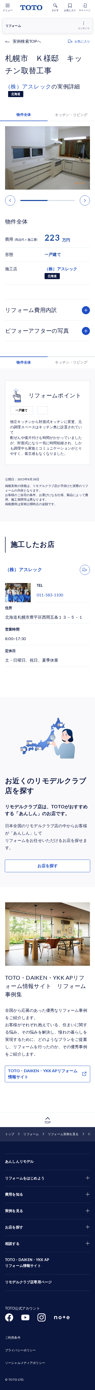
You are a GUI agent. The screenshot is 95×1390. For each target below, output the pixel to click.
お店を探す (47, 866)
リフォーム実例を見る (63, 1134)
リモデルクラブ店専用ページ (28, 1282)
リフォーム (31, 1134)
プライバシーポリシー (20, 1350)
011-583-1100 (50, 595)
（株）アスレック (28, 86)
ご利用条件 (13, 1337)
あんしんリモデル (19, 1161)
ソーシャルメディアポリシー (25, 1362)
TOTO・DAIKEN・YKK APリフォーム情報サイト (43, 1074)
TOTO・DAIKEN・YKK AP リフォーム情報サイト (27, 1263)
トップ (9, 1134)
